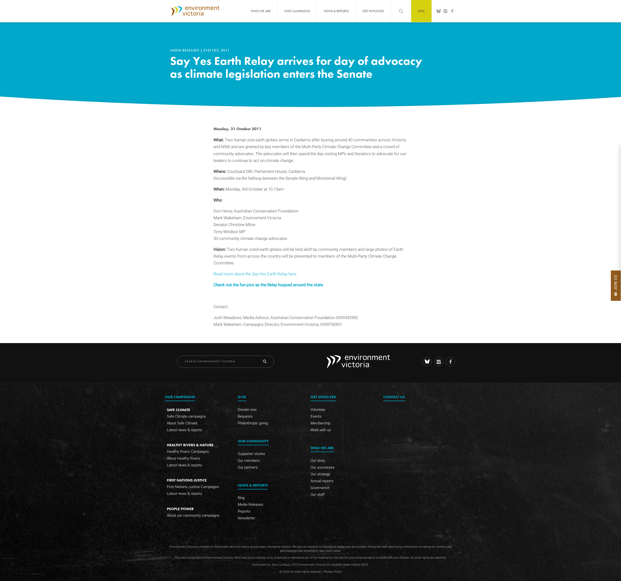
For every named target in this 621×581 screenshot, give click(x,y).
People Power (180, 508)
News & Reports (336, 11)
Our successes (322, 467)
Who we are (261, 11)
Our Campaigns (297, 11)
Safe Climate (178, 409)
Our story (317, 460)
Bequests (245, 416)
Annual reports (322, 481)
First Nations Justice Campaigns (193, 487)
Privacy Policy (333, 571)
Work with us (320, 430)
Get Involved (373, 11)
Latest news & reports (184, 430)
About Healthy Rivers (183, 458)
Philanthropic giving (253, 423)
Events (315, 416)
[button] (616, 285)
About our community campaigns (193, 515)
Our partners (248, 467)
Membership (320, 423)
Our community (253, 441)
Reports (244, 511)
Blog (241, 498)
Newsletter (246, 518)
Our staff (317, 494)
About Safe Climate (182, 423)
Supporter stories (251, 454)
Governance (319, 488)
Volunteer (318, 409)
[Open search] (401, 11)
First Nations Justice (187, 480)
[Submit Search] (265, 361)
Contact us (394, 397)
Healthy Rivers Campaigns (188, 451)
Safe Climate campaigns (186, 416)
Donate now (247, 409)
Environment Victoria (195, 11)
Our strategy (320, 474)
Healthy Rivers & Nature (190, 445)
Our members (249, 460)
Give (421, 11)
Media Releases (185, 50)
